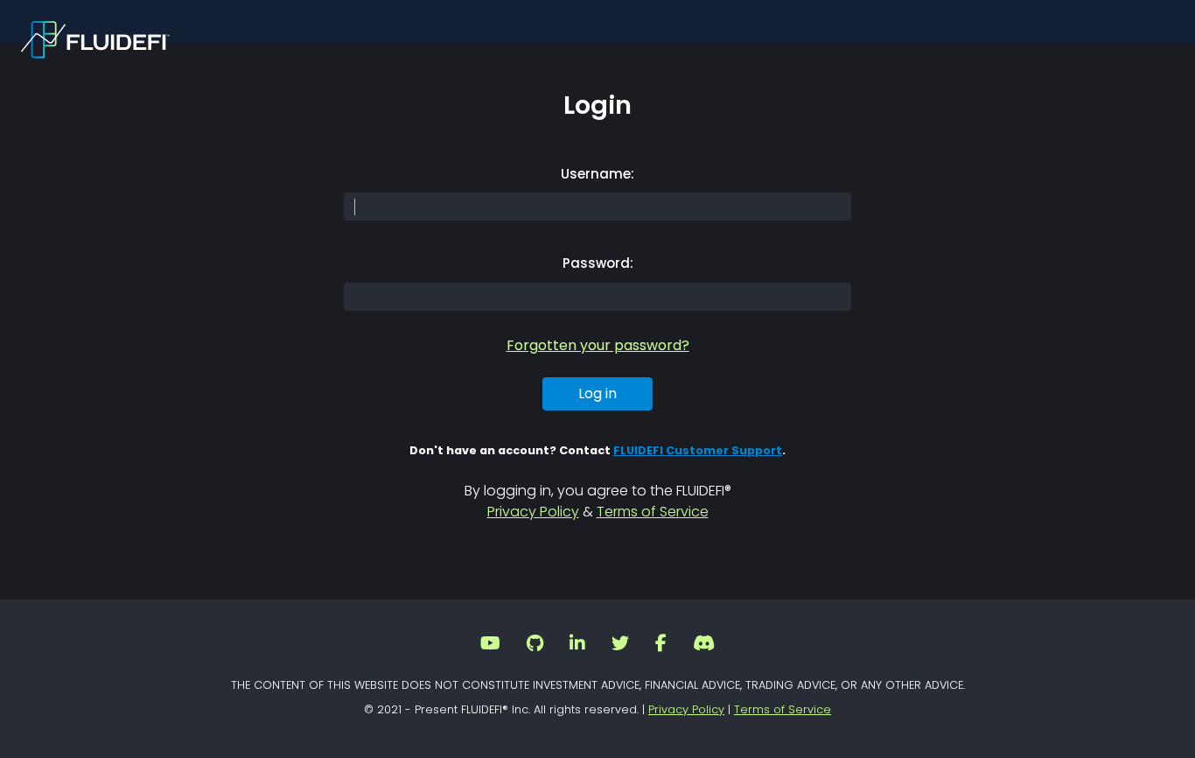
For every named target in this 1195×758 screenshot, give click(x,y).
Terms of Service (653, 512)
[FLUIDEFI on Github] (535, 645)
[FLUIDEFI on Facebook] (661, 645)
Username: (597, 174)
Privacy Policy (533, 512)
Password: (598, 263)
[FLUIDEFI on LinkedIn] (577, 645)
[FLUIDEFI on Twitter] (620, 645)
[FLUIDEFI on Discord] (703, 645)
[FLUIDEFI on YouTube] (490, 645)
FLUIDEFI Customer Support (697, 450)
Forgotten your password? (598, 345)
